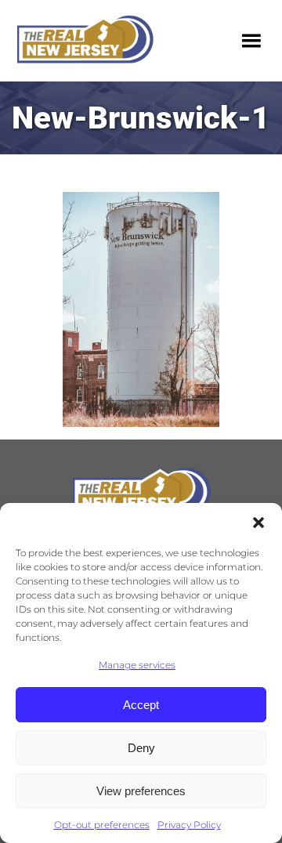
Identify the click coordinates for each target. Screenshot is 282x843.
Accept (141, 704)
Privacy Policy (189, 824)
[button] (258, 522)
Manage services (137, 665)
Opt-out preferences (102, 824)
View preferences (141, 791)
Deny (141, 747)
